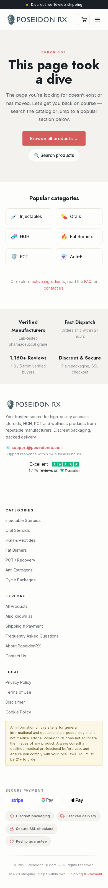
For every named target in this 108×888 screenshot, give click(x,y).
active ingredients (48, 281)
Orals (71, 216)
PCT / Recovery (20, 560)
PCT (20, 256)
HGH (20, 236)
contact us (53, 288)
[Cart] (84, 19)
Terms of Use (18, 692)
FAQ (87, 281)
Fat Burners (77, 236)
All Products (17, 606)
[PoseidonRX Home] (37, 19)
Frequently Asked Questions (32, 636)
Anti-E (72, 256)
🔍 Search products (54, 155)
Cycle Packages (21, 580)
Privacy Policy (18, 682)
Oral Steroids (18, 530)
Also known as (19, 616)
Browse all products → (54, 138)
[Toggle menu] (97, 19)
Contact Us (16, 655)
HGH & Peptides (21, 540)
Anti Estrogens (19, 570)
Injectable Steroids (23, 520)
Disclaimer (15, 702)
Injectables (26, 216)
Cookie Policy (18, 712)
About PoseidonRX (23, 646)
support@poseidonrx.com (37, 447)
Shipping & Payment (24, 626)
